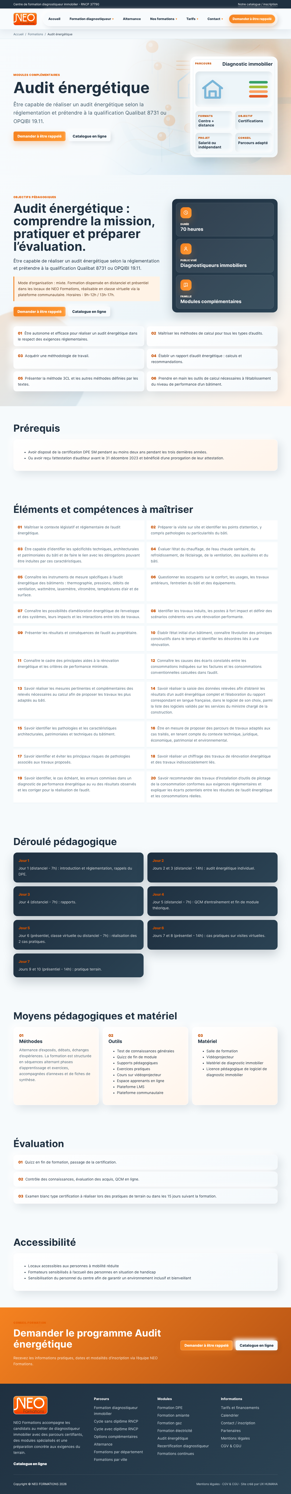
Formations (35, 34)
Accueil (54, 19)
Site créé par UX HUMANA (259, 1484)
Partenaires (231, 1431)
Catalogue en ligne (90, 136)
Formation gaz (169, 1423)
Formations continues (175, 1453)
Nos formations (163, 19)
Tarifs (192, 19)
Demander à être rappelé (252, 19)
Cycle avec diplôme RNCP (116, 1429)
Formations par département (118, 1452)
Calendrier (230, 1415)
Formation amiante (173, 1415)
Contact (215, 19)
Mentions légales (235, 1438)
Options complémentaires (116, 1436)
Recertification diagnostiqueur (183, 1446)
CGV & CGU (231, 1446)
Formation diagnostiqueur (92, 19)
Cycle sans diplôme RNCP (116, 1421)
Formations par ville (110, 1459)
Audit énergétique (172, 1438)
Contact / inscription (238, 1423)
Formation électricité (174, 1431)
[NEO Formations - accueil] (25, 19)
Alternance (132, 19)
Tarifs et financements (240, 1408)
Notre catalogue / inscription (258, 4)
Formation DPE (170, 1408)
